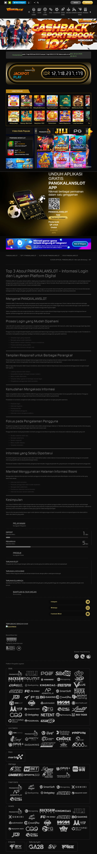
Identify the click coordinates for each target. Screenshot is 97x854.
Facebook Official (56, 614)
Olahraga (56, 13)
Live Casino (45, 14)
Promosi (85, 13)
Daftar (87, 2)
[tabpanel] (48, 34)
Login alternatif (10, 326)
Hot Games (34, 14)
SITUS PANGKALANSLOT (70, 256)
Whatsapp (54, 608)
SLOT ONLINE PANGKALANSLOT (49, 256)
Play (17, 77)
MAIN (15, 101)
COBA (46, 141)
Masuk (76, 2)
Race (50, 13)
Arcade (68, 13)
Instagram (54, 602)
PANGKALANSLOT (12, 256)
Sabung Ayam (79, 14)
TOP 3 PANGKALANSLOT (28, 256)
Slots (39, 13)
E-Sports (74, 13)
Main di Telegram (20, 2)
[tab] (45, 131)
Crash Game (63, 14)
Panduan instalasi (58, 218)
